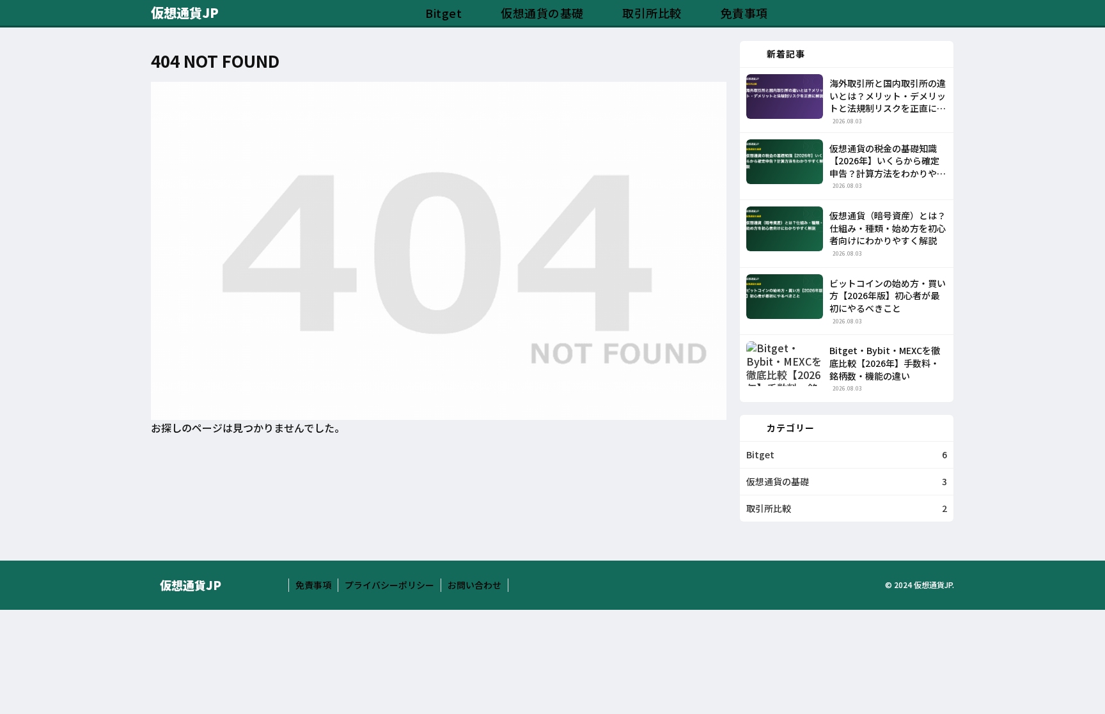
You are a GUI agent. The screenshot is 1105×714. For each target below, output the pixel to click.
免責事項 (313, 584)
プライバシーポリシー (389, 584)
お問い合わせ (474, 584)
